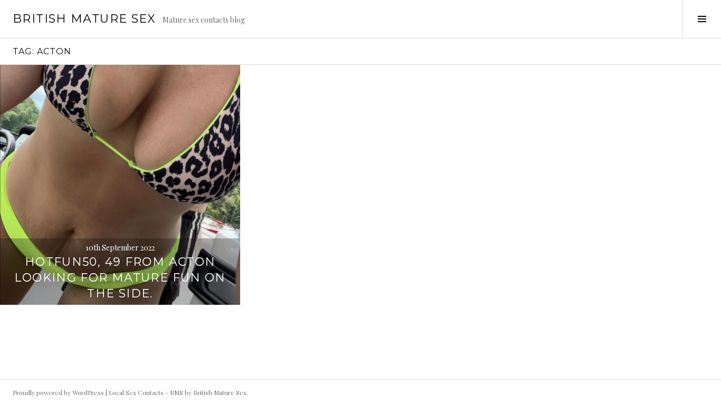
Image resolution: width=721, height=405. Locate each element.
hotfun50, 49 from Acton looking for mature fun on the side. (119, 278)
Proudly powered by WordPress (58, 392)
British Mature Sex (84, 19)
